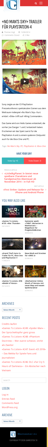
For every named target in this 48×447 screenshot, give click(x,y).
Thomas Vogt (9, 32)
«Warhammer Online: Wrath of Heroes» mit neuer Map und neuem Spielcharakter (34, 284)
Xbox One (41, 146)
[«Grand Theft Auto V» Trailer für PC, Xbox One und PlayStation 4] (12, 244)
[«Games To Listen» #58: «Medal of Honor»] (12, 271)
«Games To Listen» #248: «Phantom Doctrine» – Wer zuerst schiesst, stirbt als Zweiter (22, 340)
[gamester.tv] (12, 12)
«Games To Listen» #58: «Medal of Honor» (12, 282)
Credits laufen (9, 323)
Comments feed (10, 403)
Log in (5, 394)
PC (21, 146)
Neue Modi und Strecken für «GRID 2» (35, 254)
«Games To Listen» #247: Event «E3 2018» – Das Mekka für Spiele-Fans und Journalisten (24, 353)
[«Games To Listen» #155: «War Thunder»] (12, 211)
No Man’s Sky (13, 146)
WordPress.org (10, 407)
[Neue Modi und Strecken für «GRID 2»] (35, 244)
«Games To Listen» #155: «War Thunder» (11, 222)
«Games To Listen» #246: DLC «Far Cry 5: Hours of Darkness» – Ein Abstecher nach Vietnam (23, 366)
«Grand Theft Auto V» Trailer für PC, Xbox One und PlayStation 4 (12, 255)
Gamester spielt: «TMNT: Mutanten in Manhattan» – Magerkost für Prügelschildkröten (34, 225)
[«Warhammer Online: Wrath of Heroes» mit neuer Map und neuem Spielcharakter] (35, 271)
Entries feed (8, 398)
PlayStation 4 (30, 146)
